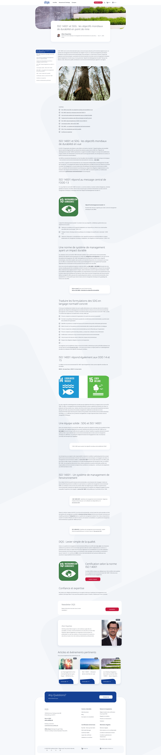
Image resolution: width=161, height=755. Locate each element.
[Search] (104, 2)
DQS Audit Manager (86, 730)
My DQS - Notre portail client (88, 728)
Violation (102, 721)
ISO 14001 (98, 546)
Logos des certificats (86, 735)
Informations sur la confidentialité (108, 730)
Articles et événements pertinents (43, 80)
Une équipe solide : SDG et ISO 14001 (44, 67)
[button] (109, 2)
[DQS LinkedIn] (56, 750)
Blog (82, 714)
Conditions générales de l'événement (105, 735)
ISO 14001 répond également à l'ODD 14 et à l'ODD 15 (74, 121)
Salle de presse (85, 712)
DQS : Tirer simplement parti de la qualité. (71, 129)
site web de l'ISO (76, 502)
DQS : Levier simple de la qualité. (43, 73)
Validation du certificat (86, 737)
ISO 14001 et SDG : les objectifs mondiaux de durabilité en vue (45, 51)
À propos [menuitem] (74, 2)
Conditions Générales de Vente (107, 732)
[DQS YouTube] (60, 750)
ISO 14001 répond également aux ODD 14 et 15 (45, 65)
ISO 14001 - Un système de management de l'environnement (45, 70)
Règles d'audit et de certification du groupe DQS (107, 713)
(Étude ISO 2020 (74, 347)
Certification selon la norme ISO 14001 (44, 75)
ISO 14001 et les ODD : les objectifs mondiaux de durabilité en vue (77, 109)
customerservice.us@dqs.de (51, 725)
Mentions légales (104, 728)
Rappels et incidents (104, 716)
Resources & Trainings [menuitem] (64, 2)
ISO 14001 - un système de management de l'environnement (75, 126)
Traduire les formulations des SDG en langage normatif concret (44, 61)
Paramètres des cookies (105, 739)
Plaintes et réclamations (105, 718)
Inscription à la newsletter (87, 717)
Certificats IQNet (85, 732)
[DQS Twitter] (47, 750)
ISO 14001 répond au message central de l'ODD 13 (45, 55)
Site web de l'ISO (98, 531)
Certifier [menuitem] (55, 2)
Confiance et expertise (41, 78)
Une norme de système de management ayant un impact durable (44, 58)
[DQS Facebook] (51, 750)
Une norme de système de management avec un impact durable (76, 115)
